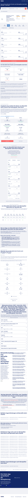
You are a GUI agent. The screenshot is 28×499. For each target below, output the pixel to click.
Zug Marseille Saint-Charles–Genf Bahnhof (6, 444)
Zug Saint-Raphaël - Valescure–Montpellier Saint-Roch (17, 452)
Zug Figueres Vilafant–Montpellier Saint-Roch (16, 457)
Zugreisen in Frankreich (8, 469)
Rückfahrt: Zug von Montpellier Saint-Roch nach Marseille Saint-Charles (7, 427)
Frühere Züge (11, 198)
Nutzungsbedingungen (18, 496)
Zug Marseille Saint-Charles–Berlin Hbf (6, 436)
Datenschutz (24, 496)
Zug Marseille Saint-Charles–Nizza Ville (15, 441)
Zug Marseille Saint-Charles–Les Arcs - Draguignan (7, 447)
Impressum (12, 496)
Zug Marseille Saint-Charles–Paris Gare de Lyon (16, 439)
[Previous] (3, 214)
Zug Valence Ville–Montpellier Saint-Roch (6, 454)
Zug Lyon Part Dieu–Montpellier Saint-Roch (15, 447)
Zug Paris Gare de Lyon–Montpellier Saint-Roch (7, 449)
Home (1, 469)
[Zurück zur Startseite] (2, 497)
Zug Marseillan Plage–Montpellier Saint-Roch (16, 466)
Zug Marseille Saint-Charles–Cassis (23, 417)
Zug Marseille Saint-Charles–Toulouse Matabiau (16, 444)
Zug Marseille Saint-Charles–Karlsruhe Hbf (6, 441)
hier (21, 201)
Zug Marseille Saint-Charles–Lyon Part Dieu (15, 417)
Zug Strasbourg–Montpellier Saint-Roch (15, 449)
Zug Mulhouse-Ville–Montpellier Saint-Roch (6, 466)
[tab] (4, 28)
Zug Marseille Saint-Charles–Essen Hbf (6, 442)
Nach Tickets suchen (7, 70)
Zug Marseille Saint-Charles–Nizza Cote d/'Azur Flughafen (17, 442)
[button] (17, 9)
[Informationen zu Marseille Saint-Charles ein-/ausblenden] (26, 407)
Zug (3, 469)
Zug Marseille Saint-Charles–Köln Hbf (6, 417)
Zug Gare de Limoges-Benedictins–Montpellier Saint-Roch (17, 454)
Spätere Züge (17, 198)
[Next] (26, 25)
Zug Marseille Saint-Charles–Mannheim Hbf (7, 439)
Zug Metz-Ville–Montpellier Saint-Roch (6, 452)
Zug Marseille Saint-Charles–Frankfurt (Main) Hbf (7, 437)
